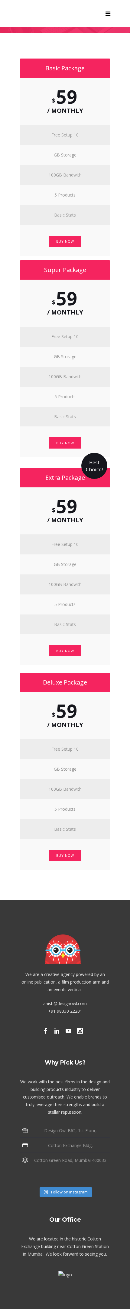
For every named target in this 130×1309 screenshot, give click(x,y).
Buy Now (65, 241)
